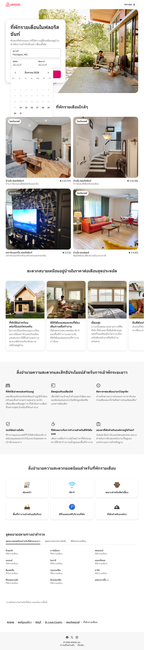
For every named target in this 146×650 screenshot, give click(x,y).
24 (21, 107)
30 (15, 113)
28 (43, 107)
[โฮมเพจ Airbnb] (13, 4)
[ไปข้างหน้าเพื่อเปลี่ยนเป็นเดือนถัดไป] (48, 73)
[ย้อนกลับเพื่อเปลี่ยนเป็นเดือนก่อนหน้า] (15, 73)
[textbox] (23, 65)
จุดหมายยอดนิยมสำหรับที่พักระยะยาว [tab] (23, 541)
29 (48, 107)
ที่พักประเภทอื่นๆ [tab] (78, 541)
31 (21, 113)
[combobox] (36, 54)
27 (37, 107)
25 (26, 107)
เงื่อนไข (80, 645)
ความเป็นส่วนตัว (67, 645)
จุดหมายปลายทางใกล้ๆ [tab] (55, 541)
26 (32, 107)
